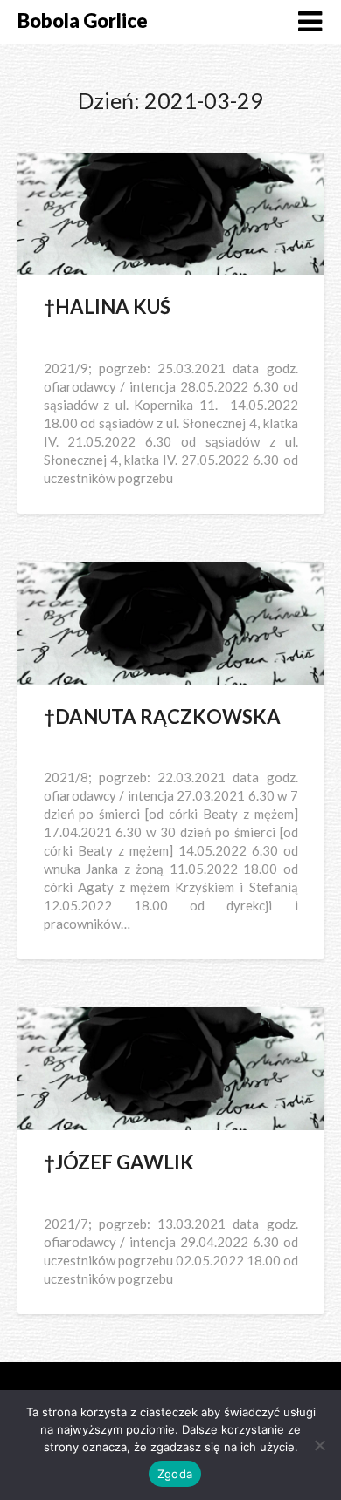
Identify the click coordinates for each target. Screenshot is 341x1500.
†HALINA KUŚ (107, 306)
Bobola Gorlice (82, 20)
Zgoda (174, 1474)
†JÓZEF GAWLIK (119, 1162)
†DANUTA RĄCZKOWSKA (162, 716)
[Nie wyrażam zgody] (319, 1445)
